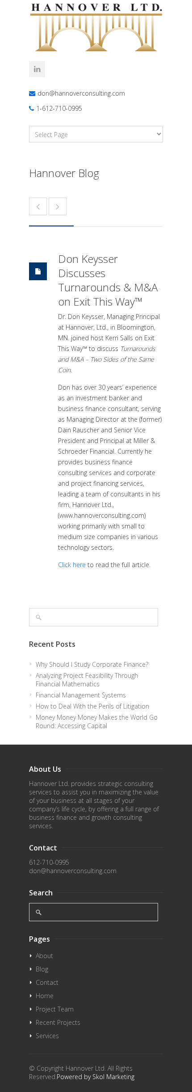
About (44, 955)
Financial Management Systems (81, 695)
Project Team (55, 1009)
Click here (72, 564)
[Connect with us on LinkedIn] (37, 69)
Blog (42, 969)
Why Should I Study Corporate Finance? (92, 664)
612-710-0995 (49, 862)
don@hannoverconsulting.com (81, 93)
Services (47, 1036)
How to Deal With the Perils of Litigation (92, 706)
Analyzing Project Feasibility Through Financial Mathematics (87, 679)
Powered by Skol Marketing (95, 1076)
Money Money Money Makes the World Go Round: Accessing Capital (97, 721)
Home (45, 995)
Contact (47, 982)
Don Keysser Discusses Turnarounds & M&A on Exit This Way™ (108, 280)
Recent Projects (58, 1022)
